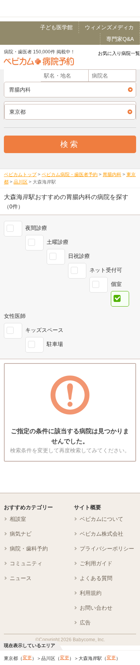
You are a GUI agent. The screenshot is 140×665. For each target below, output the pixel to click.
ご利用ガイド (96, 563)
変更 (27, 657)
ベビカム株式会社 (101, 534)
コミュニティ (26, 563)
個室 (116, 284)
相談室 (18, 519)
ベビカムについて (101, 519)
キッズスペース (44, 330)
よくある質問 (96, 578)
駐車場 (55, 344)
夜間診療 (36, 228)
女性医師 (15, 316)
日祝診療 (79, 256)
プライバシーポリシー (107, 548)
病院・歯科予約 (29, 548)
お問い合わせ (96, 608)
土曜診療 (57, 242)
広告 (85, 622)
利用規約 (91, 593)
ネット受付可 (105, 270)
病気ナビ (21, 534)
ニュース (21, 578)
